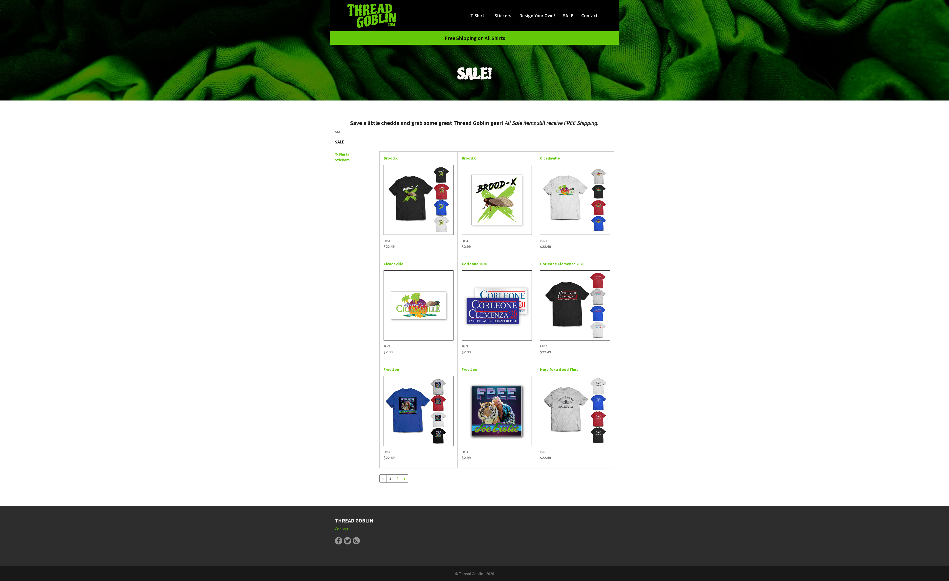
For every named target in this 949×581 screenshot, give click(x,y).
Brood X (391, 158)
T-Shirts (478, 16)
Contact (589, 16)
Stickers (503, 16)
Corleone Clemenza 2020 (562, 263)
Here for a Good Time (559, 369)
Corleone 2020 (474, 263)
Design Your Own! (537, 16)
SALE (568, 16)
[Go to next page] (404, 478)
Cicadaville (550, 158)
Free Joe (391, 369)
